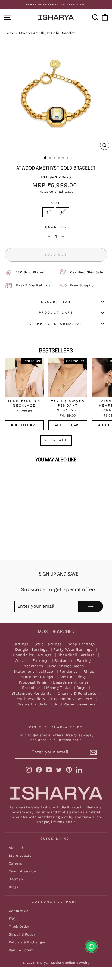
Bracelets (31, 688)
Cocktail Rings (73, 677)
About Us (17, 848)
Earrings (21, 644)
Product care (56, 312)
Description (56, 302)
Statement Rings (37, 677)
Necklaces (33, 666)
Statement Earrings (73, 661)
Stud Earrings (48, 644)
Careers (15, 863)
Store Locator (21, 855)
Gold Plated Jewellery (74, 704)
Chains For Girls (31, 704)
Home (10, 33)
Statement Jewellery (71, 699)
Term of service (22, 871)
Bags (80, 688)
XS (62, 212)
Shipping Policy (22, 934)
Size (56, 203)
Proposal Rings (33, 682)
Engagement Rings (71, 682)
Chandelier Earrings (32, 655)
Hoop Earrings (81, 644)
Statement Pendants (31, 693)
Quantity (56, 227)
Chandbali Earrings (75, 655)
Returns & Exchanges (27, 942)
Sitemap (16, 879)
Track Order (19, 926)
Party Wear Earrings (72, 649)
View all (56, 440)
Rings (88, 671)
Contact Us (18, 911)
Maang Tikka (58, 688)
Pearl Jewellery (30, 699)
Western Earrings (31, 661)
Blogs (13, 887)
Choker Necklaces (66, 666)
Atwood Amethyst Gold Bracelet (46, 33)
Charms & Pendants (77, 693)
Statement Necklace (33, 671)
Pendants (68, 671)
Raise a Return (21, 950)
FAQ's (14, 919)
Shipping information (55, 323)
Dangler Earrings (31, 649)
